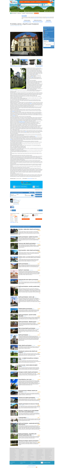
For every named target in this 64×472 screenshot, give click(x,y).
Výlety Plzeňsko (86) (39, 458)
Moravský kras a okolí (31, 456)
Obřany (31, 103)
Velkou (14, 115)
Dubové (13, 111)
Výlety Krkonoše (38, 456)
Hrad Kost (20, 454)
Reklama (11, 463)
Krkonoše (29, 455)
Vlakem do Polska (12, 459)
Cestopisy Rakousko (13, 450)
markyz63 (23, 217)
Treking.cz (37, 459)
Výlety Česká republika (39, 449)
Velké (25, 131)
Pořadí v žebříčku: (12, 222)
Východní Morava (30, 450)
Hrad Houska (21, 458)
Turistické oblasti (30, 449)
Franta (18, 56)
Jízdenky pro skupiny (39, 192)
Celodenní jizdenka (38, 196)
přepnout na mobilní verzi (32, 465)
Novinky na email (46, 462)
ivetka (33, 216)
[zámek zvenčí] (18, 78)
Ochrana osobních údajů (48, 459)
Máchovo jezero (21, 449)
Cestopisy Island (12, 458)
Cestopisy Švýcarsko (13, 456)
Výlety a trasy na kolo (48, 457)
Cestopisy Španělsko (13, 454)
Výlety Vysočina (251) (48, 454)
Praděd (20, 455)
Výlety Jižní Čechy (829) (39, 450)
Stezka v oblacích (21, 457)
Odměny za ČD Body (39, 194)
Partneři (21, 463)
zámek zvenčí (12, 89)
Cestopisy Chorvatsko (13, 457)
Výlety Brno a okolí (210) (48, 450)
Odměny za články (22, 462)
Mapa (46, 29)
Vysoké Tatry (29, 459)
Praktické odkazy (32, 462)
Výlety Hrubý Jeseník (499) (40, 455)
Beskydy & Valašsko (30, 454)
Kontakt (31, 463)
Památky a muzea (17, 25)
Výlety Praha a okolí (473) (48, 449)
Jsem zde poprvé (12, 462)
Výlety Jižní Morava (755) (48, 455)
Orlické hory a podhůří (31, 457)
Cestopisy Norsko (12, 455)
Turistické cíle (12, 25)
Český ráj (29, 458)
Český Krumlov (21, 459)
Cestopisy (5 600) (12, 449)
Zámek (21, 25)
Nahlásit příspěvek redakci (16, 204)
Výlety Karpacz (47, 456)
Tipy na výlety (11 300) (30, 6)
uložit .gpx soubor (29, 178)
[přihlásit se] (51, 1)
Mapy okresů (24, 6)
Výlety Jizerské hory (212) (39, 454)
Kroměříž (24, 15)
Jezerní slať (20, 450)
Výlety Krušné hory (39, 457)
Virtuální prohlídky (47, 458)
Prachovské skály (21, 456)
